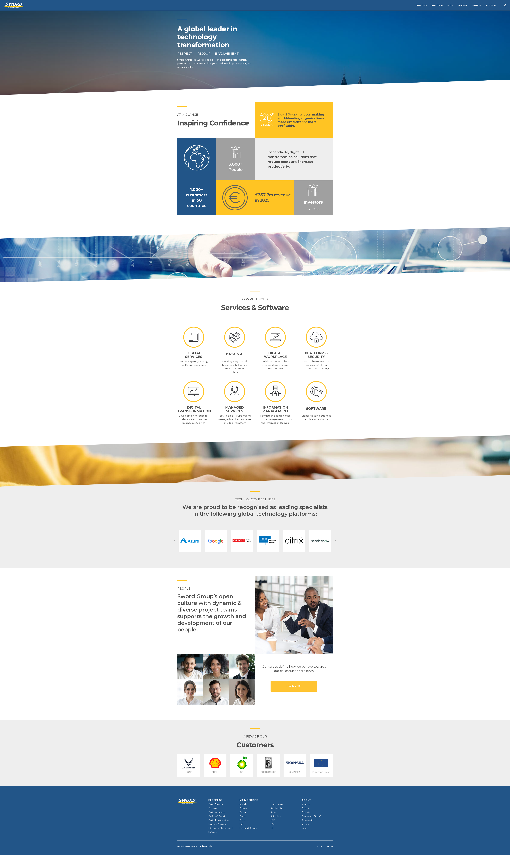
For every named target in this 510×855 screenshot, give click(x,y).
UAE (273, 820)
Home (181, 800)
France (242, 816)
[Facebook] (321, 846)
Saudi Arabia (276, 808)
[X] (318, 846)
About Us (306, 804)
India (241, 824)
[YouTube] (332, 846)
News (304, 828)
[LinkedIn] (328, 846)
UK (272, 828)
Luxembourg (277, 804)
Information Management (220, 828)
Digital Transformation (218, 820)
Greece (242, 820)
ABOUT (306, 800)
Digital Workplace (216, 812)
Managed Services (217, 824)
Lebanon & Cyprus (247, 828)
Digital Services (215, 804)
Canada (242, 812)
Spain (273, 812)
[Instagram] (324, 846)
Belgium (243, 808)
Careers (305, 808)
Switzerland (276, 816)
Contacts (306, 812)
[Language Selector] (504, 5)
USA (273, 824)
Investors (306, 824)
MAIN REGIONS (248, 800)
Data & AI (212, 808)
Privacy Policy (206, 846)
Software (212, 832)
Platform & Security (217, 816)
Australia (243, 804)
